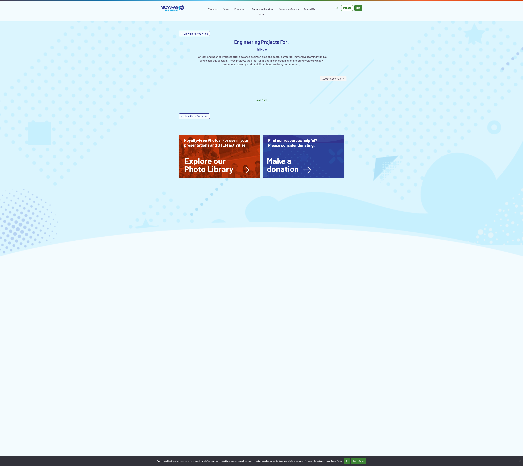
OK (347, 461)
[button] (216, 164)
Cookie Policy (358, 461)
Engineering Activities (262, 9)
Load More (261, 99)
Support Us (309, 9)
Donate (347, 8)
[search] (337, 8)
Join (358, 8)
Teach (226, 9)
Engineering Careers (289, 9)
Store (261, 14)
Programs (239, 9)
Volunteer (213, 9)
